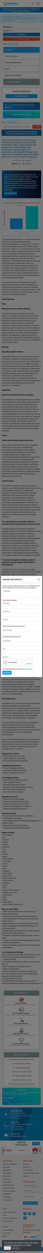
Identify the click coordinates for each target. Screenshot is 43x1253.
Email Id (5, 619)
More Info (15, 1248)
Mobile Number (7, 630)
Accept (7, 1248)
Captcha (5, 657)
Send (8, 673)
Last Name (6, 611)
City (4, 649)
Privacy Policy (28, 669)
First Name (6, 603)
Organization (7, 641)
